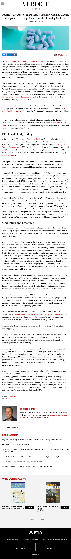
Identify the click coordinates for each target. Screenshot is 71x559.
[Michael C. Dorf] (9, 413)
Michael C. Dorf (39, 22)
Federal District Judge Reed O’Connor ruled (28, 61)
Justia (35, 9)
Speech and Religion (63, 55)
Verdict (35, 4)
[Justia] (35, 532)
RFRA (6, 398)
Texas (9, 398)
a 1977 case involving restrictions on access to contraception (37, 314)
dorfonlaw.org (46, 417)
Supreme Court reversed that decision (16, 97)
